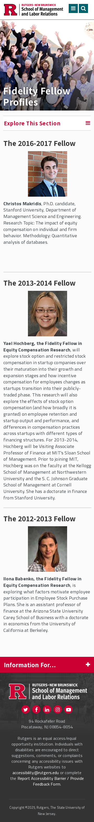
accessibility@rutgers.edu (36, 772)
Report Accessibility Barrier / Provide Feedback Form (50, 781)
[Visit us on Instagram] (58, 709)
